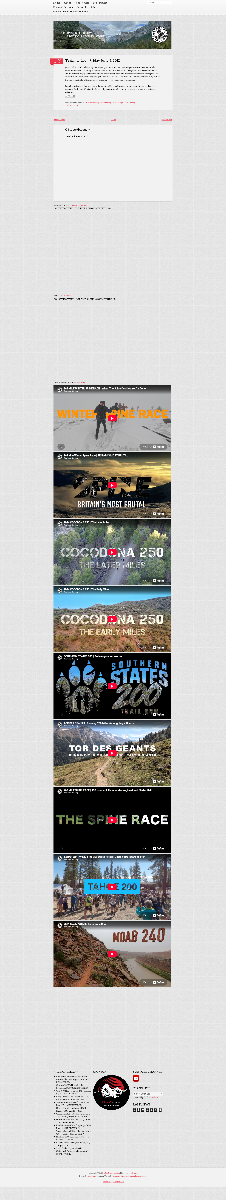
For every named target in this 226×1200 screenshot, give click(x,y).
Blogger (134, 1173)
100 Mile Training (91, 102)
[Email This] (66, 96)
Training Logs (117, 102)
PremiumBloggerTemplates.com (134, 1176)
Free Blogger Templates (113, 1181)
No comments (72, 105)
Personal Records (63, 7)
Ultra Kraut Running (112, 1173)
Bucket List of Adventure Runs (70, 11)
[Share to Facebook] (74, 96)
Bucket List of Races (88, 7)
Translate (153, 1097)
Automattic (92, 1176)
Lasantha (116, 1176)
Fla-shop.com (65, 295)
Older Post (167, 119)
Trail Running (105, 102)
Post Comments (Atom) (76, 205)
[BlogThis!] (69, 96)
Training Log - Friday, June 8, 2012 (92, 60)
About (67, 2)
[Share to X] (71, 96)
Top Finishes (100, 2)
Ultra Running (129, 102)
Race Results (82, 2)
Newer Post (59, 119)
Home (56, 2)
